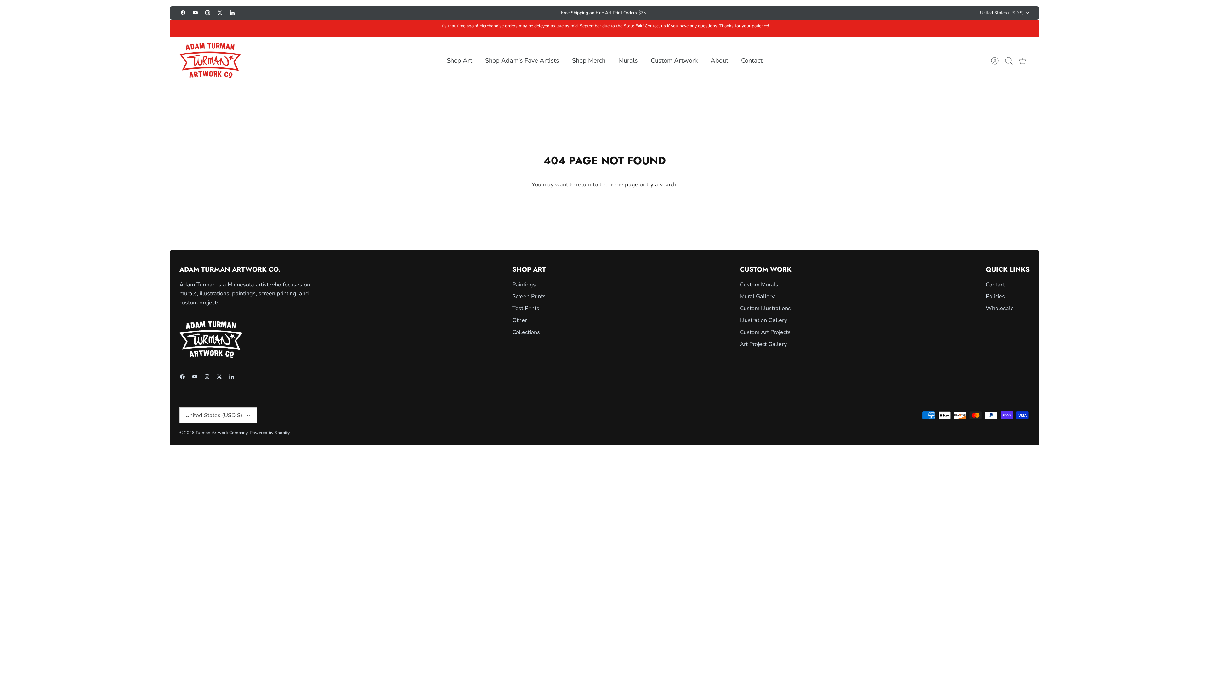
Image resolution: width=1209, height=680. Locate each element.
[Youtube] (195, 13)
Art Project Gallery (763, 344)
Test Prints (525, 308)
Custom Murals (759, 284)
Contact (752, 60)
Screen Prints (529, 296)
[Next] (727, 13)
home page (623, 184)
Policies (995, 296)
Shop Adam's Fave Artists (522, 60)
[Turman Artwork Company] (210, 60)
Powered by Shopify (270, 433)
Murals (628, 60)
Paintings (524, 284)
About (719, 60)
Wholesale (1000, 308)
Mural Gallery (757, 296)
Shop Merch (588, 60)
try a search (661, 184)
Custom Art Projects (765, 332)
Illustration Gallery (763, 320)
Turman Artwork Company (221, 433)
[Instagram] (208, 13)
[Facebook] (183, 13)
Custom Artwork (674, 60)
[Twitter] (220, 13)
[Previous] (481, 13)
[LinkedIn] (232, 13)
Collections (526, 332)
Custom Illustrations (765, 308)
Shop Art (459, 60)
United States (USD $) (1002, 13)
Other (519, 320)
